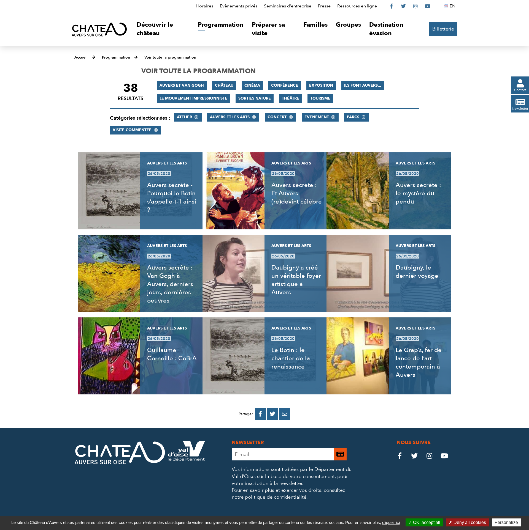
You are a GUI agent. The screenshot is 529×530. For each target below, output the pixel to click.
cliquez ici (391, 522)
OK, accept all (426, 522)
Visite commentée (132, 130)
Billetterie (443, 29)
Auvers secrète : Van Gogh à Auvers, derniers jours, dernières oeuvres (170, 284)
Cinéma (252, 85)
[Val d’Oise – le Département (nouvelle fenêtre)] (186, 459)
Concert (277, 117)
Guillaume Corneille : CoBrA (172, 354)
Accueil (81, 57)
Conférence (284, 85)
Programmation (116, 57)
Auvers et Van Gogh (182, 85)
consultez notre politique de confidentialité (288, 494)
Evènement (316, 117)
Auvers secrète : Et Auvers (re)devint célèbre (296, 193)
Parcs (353, 117)
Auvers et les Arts (230, 117)
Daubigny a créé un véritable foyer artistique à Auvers (296, 279)
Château (224, 85)
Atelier (184, 117)
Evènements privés (238, 6)
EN (453, 6)
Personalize (506, 522)
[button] (163, 29)
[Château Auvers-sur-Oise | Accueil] (99, 29)
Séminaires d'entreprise (287, 6)
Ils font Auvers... (362, 85)
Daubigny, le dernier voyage (417, 271)
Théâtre (290, 98)
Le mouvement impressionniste (193, 98)
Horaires (204, 6)
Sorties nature (254, 98)
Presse (324, 6)
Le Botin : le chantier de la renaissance (290, 358)
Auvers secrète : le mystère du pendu (418, 193)
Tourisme (320, 98)
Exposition (321, 85)
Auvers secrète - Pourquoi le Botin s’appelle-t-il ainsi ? (171, 197)
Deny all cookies (469, 522)
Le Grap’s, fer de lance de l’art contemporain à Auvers (419, 362)
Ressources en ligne (357, 6)
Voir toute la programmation (170, 57)
